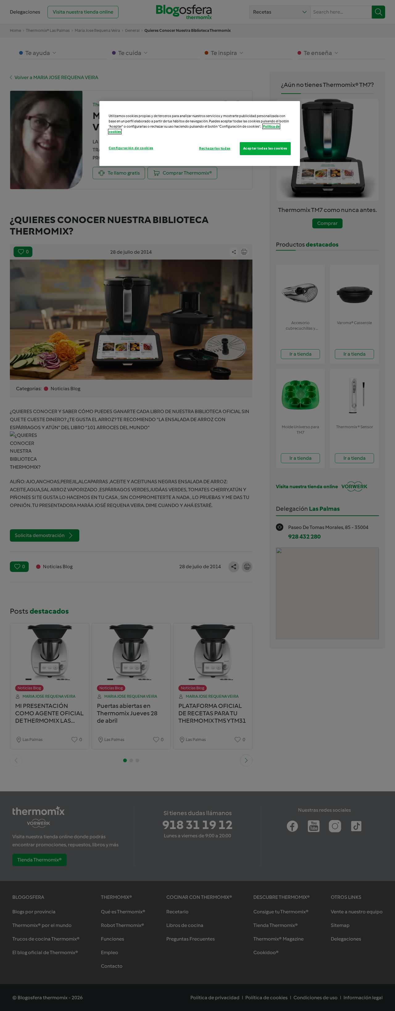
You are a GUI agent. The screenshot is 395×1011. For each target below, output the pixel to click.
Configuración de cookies (131, 148)
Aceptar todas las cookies (265, 148)
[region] (199, 133)
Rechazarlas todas (215, 148)
